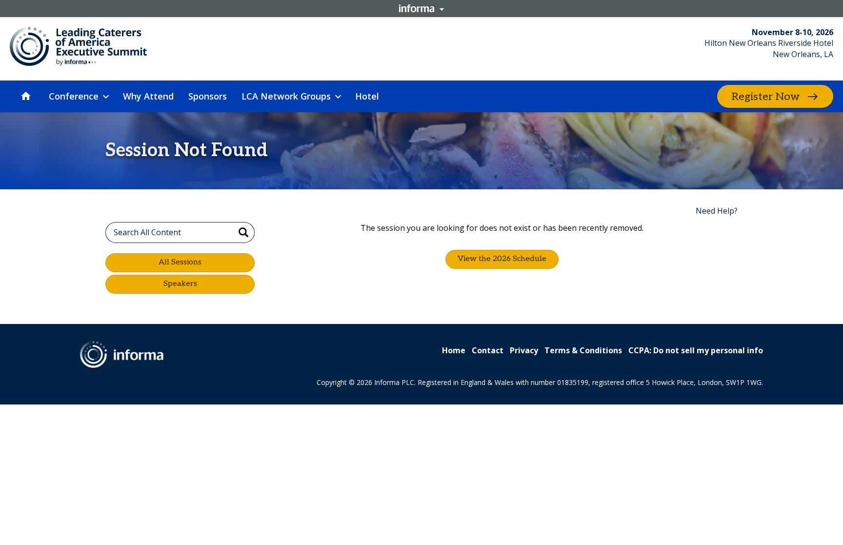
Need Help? (717, 210)
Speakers (180, 283)
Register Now (766, 96)
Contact (487, 350)
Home (453, 350)
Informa (421, 8)
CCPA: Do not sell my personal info (695, 350)
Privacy (524, 350)
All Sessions (180, 262)
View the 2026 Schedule (502, 258)
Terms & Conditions (583, 350)
